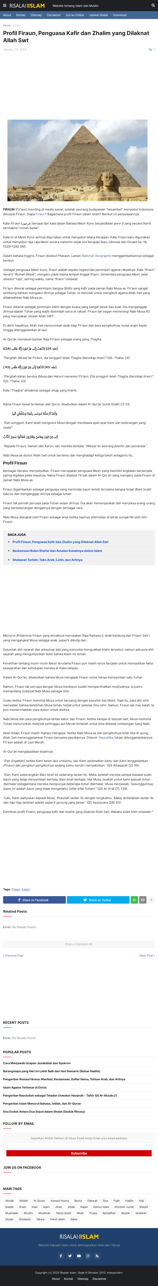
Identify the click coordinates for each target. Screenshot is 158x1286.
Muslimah (44, 1213)
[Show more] (151, 900)
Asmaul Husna (60, 1200)
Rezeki (125, 1213)
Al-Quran (39, 1200)
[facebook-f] (60, 1255)
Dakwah (92, 1200)
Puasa (93, 1213)
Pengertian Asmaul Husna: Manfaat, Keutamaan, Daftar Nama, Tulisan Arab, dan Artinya (64, 1079)
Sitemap (36, 15)
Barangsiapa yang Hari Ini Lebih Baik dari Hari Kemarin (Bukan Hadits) (51, 1071)
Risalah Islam (68, 1272)
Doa (105, 1200)
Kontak (21, 15)
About (7, 15)
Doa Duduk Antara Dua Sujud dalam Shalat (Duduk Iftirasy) (44, 1111)
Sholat (9, 1219)
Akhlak (9, 1200)
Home (7, 25)
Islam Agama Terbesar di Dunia (24, 1087)
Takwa (40, 1219)
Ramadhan (109, 1213)
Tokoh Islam (57, 1219)
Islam (46, 1206)
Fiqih (117, 1200)
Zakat (73, 1219)
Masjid (143, 1206)
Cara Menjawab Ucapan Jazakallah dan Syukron (37, 1063)
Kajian (26, 889)
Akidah (23, 1200)
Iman (35, 1206)
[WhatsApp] (134, 900)
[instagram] (88, 1255)
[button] (4, 5)
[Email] (142, 900)
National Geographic (96, 256)
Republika (106, 737)
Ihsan (22, 1206)
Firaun (17, 25)
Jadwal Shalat (98, 15)
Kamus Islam (101, 1206)
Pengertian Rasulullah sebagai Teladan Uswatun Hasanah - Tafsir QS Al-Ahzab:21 (60, 1095)
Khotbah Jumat (124, 1206)
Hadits (129, 1200)
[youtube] (79, 1255)
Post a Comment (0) (79, 944)
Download (120, 15)
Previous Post (14, 955)
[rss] (97, 1255)
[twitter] (69, 1255)
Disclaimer (54, 15)
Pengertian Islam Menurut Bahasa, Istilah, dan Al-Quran (42, 1103)
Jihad (58, 1206)
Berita (78, 1200)
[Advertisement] (79, 85)
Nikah (80, 1213)
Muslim (28, 1213)
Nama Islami (63, 1213)
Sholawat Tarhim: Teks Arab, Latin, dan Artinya (47, 560)
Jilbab (71, 1206)
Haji (141, 1200)
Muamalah (11, 1213)
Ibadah (9, 1206)
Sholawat (25, 1219)
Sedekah (140, 1213)
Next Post (146, 955)
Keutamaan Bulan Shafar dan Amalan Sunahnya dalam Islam (57, 551)
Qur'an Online (75, 15)
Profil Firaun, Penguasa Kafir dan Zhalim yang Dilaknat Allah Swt (60, 542)
